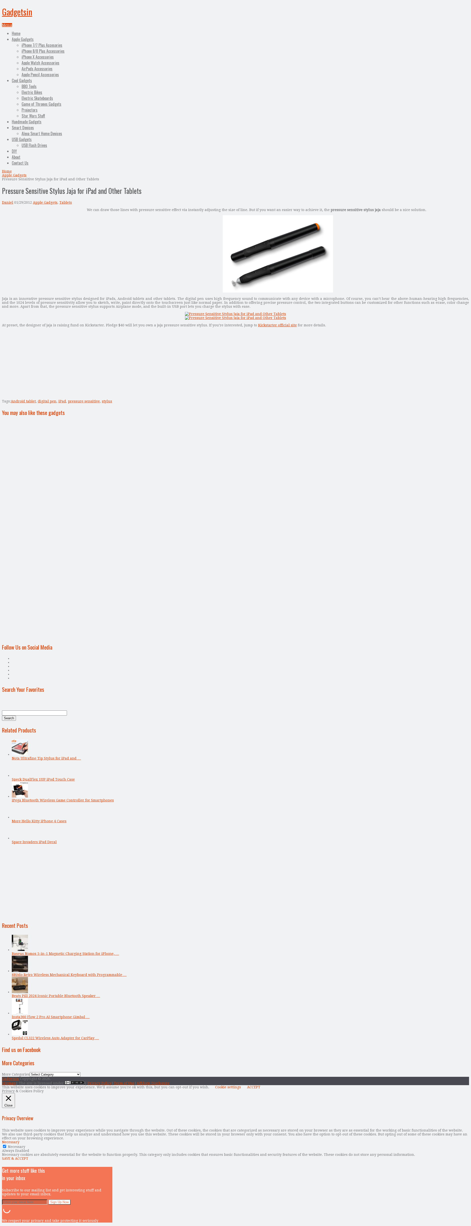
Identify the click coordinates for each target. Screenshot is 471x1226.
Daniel (7, 202)
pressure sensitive (84, 401)
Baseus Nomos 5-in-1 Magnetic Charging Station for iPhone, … (65, 954)
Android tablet (23, 401)
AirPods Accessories (37, 69)
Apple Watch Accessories (40, 63)
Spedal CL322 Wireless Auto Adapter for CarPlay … (55, 1038)
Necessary (16, 1147)
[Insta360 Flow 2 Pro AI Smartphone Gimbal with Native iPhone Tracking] (20, 1013)
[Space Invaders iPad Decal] (20, 838)
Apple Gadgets (23, 39)
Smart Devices (23, 128)
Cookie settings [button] (228, 1087)
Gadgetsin (17, 11)
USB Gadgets (22, 139)
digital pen (47, 401)
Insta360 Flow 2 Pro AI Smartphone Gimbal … (51, 1017)
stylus (107, 401)
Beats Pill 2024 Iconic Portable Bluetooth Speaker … (56, 996)
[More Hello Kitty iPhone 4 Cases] (20, 817)
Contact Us (20, 163)
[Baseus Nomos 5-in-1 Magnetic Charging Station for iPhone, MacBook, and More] (20, 950)
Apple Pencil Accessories (40, 75)
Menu (7, 25)
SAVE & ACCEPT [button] (15, 1158)
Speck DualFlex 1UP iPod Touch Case (43, 779)
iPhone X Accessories (38, 57)
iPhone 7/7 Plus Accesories (42, 45)
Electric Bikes (32, 92)
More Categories (16, 1074)
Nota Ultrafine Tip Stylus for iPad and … (46, 758)
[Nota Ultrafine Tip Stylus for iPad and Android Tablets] (20, 754)
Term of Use (124, 1083)
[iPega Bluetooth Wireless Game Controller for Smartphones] (20, 796)
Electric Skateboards (37, 98)
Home (16, 33)
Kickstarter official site (277, 325)
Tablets (65, 202)
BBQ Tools (29, 86)
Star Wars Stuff (33, 116)
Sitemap (9, 1083)
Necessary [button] (10, 1142)
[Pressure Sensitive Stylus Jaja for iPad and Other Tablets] (278, 291)
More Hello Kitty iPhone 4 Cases (39, 821)
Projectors (30, 110)
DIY (14, 151)
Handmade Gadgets (26, 122)
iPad (62, 401)
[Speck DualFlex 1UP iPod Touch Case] (20, 775)
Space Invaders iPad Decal (34, 842)
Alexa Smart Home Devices (42, 133)
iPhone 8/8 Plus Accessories (43, 51)
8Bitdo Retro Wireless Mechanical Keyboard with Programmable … (69, 975)
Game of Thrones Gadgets (41, 104)
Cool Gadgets (22, 80)
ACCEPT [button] (253, 1087)
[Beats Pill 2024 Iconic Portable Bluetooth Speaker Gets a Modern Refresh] (20, 992)
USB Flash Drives (34, 145)
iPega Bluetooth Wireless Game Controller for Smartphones (63, 800)
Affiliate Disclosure (153, 1083)
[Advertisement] (43, 242)
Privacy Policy (100, 1083)
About (16, 157)
